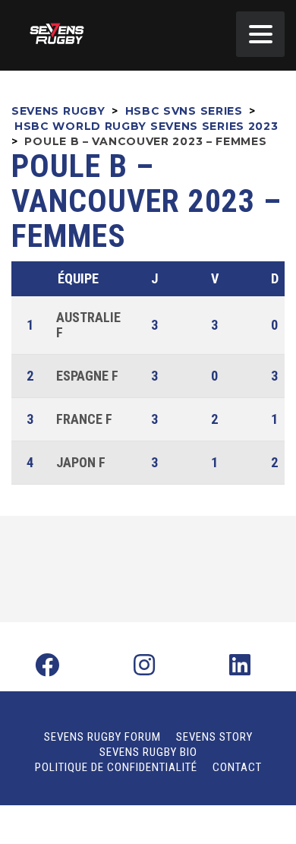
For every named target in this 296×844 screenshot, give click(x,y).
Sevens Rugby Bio (148, 752)
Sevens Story (214, 737)
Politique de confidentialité (116, 767)
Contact (237, 767)
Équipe (78, 278)
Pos (31, 278)
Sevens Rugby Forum (102, 737)
